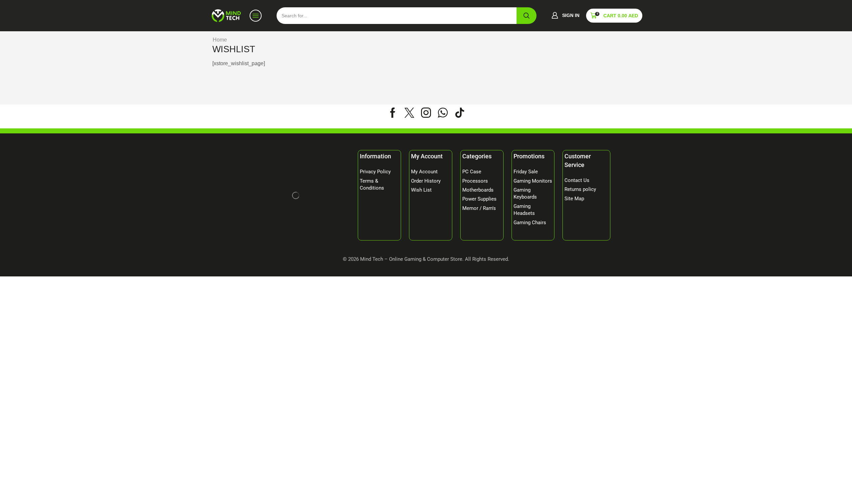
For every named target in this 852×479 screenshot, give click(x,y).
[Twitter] (409, 113)
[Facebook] (393, 113)
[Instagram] (426, 113)
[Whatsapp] (443, 113)
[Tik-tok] (460, 113)
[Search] (526, 15)
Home (220, 40)
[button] (565, 15)
